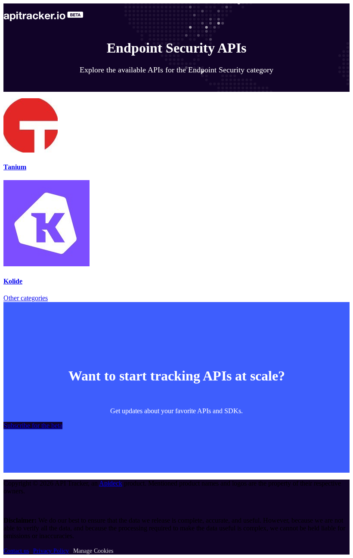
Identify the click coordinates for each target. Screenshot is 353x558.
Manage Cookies (93, 551)
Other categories (25, 298)
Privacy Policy (51, 551)
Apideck (110, 483)
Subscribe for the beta (32, 425)
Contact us (16, 551)
